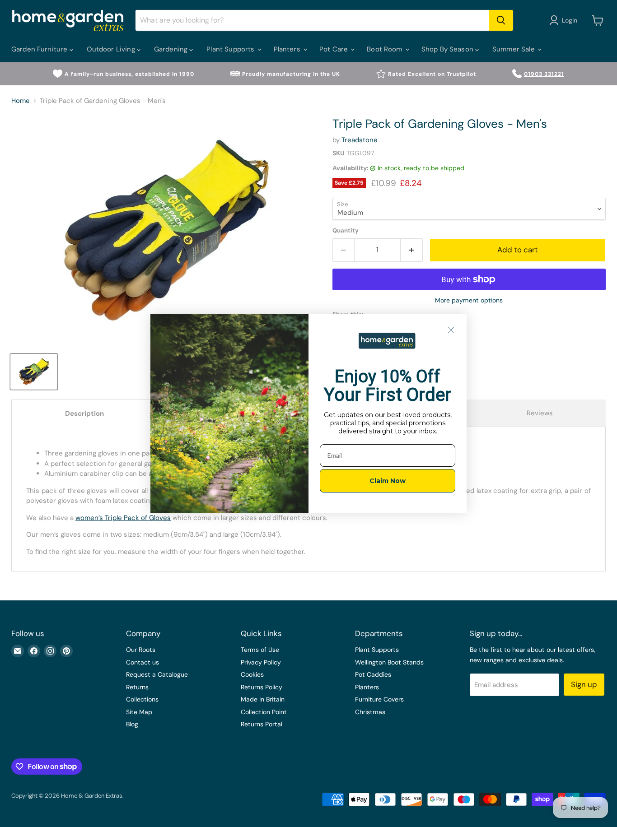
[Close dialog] (451, 330)
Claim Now (387, 481)
